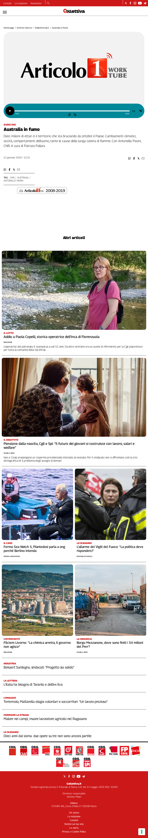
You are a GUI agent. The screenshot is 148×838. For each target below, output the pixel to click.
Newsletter (36, 3)
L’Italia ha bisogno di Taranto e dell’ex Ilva (33, 684)
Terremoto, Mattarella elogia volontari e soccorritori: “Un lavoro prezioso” (56, 702)
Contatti (7, 3)
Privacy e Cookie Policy (74, 831)
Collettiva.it (74, 783)
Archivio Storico (24, 27)
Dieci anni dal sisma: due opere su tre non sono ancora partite (48, 736)
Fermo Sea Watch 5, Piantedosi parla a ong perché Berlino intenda (34, 549)
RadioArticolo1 (42, 27)
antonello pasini (13, 180)
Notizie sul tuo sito (73, 823)
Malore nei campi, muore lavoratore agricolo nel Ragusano (45, 719)
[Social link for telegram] (144, 3)
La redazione (21, 3)
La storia (74, 827)
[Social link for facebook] (130, 3)
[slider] (72, 110)
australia (23, 177)
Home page (9, 27)
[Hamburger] (5, 12)
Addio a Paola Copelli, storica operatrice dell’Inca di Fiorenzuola (51, 337)
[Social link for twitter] (126, 3)
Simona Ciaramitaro (12, 556)
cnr (12, 177)
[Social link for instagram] (135, 3)
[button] (129, 158)
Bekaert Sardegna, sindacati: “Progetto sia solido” (39, 667)
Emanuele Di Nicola (84, 556)
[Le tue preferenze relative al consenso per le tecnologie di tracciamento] (141, 831)
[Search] (48, 3)
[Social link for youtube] (140, 3)
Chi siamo (74, 812)
